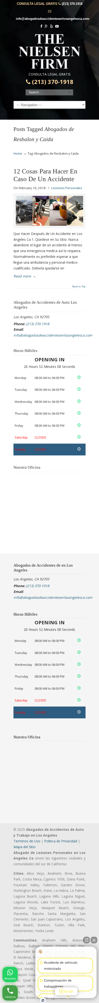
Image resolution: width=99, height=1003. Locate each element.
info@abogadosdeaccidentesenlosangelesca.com (52, 19)
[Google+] (46, 26)
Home (17, 153)
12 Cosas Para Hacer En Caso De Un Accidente (45, 175)
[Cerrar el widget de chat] (94, 940)
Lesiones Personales (66, 188)
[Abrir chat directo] (86, 940)
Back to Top (79, 286)
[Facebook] (41, 26)
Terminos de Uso (26, 841)
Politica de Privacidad (60, 841)
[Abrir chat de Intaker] (43, 1000)
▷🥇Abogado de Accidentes (49, 51)
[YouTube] (57, 26)
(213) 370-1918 (72, 4)
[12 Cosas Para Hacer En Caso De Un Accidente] (49, 211)
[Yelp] (52, 26)
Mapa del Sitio (24, 847)
